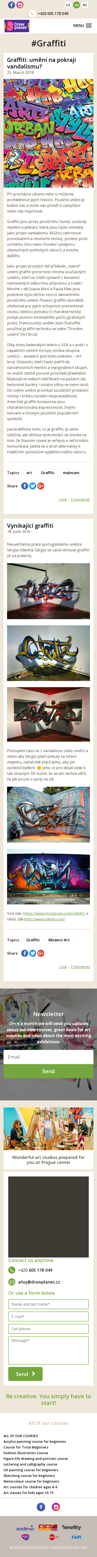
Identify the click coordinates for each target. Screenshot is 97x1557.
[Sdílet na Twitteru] (32, 486)
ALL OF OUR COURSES (21, 1436)
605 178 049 (53, 13)
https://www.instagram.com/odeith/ (54, 913)
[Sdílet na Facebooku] (24, 486)
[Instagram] (20, 5)
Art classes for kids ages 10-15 (28, 1492)
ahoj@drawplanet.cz (39, 1282)
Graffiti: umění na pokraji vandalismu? (41, 63)
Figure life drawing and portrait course (36, 1458)
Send (48, 1071)
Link (63, 499)
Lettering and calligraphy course (30, 1464)
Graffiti (47, 472)
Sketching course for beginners (29, 1475)
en (77, 5)
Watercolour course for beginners (31, 1481)
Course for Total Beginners (26, 1447)
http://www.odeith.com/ (44, 919)
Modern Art (59, 940)
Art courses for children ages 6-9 (30, 1487)
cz (68, 5)
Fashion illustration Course (26, 1453)
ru (85, 5)
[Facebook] (11, 5)
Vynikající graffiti (30, 525)
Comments (80, 499)
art (29, 472)
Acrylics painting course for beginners (35, 1441)
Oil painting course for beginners (31, 1470)
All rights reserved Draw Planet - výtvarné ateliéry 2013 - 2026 (48, 1547)
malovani (71, 472)
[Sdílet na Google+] (40, 486)
